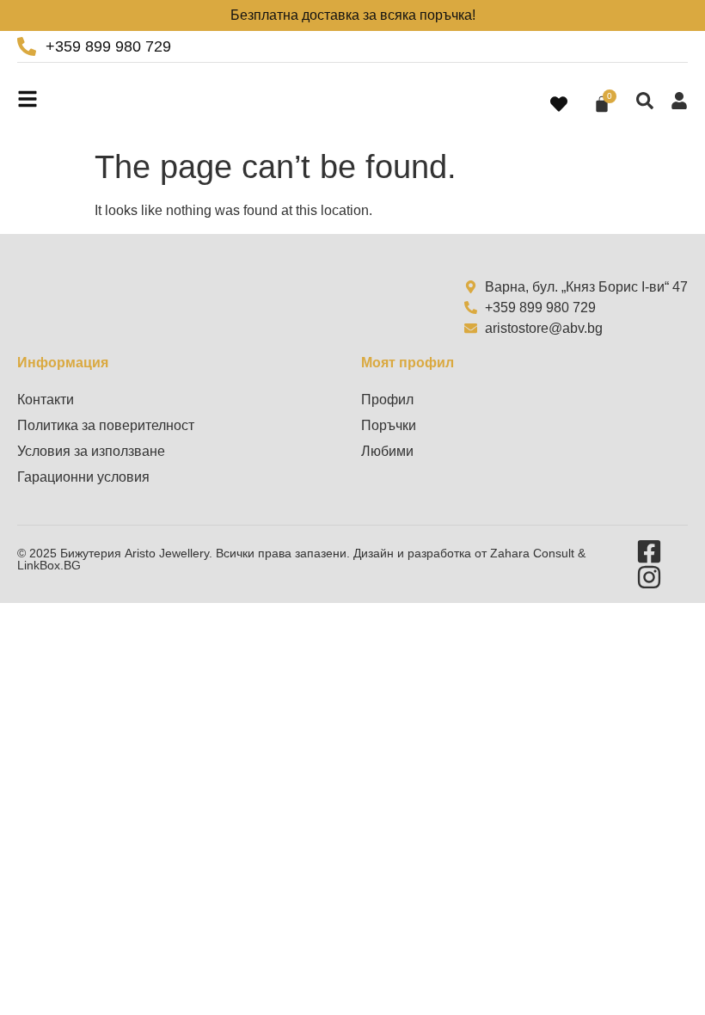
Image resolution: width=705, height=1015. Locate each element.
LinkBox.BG (49, 565)
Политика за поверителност (105, 425)
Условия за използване (91, 451)
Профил (387, 399)
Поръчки (388, 425)
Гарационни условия (83, 477)
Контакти (45, 399)
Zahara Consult (534, 553)
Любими (387, 451)
